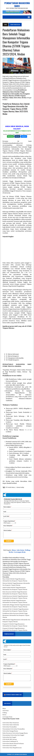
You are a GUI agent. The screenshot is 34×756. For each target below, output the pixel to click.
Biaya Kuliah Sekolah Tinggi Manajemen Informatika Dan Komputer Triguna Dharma (15, 580)
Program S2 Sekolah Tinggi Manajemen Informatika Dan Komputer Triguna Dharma (15, 629)
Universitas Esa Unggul (9, 737)
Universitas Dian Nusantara (11, 723)
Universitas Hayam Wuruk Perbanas (13, 743)
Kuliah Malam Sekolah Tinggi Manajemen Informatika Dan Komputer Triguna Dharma (15, 601)
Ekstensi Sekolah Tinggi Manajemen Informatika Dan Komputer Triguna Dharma (16, 584)
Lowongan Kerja (20, 552)
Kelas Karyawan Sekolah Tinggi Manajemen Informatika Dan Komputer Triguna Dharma (15, 593)
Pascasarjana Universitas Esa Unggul (13, 735)
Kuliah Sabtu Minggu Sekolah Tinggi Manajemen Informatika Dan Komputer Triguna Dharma (16, 606)
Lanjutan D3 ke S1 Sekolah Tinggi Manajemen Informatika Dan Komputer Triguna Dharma (15, 610)
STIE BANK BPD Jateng (10, 739)
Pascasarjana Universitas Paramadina (14, 729)
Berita (11, 552)
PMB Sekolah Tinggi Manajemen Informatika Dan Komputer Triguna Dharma (16, 620)
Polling (27, 550)
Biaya (14, 550)
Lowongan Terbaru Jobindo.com (13, 694)
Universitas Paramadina (10, 727)
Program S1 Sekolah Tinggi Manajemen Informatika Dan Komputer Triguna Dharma (15, 625)
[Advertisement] (17, 250)
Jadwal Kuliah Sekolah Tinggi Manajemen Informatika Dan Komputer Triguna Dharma (15, 588)
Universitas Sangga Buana (10, 731)
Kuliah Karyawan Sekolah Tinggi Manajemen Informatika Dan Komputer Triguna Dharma (15, 597)
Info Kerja (20, 550)
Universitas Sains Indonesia (11, 725)
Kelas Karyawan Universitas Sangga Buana (15, 733)
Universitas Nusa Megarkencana (12, 748)
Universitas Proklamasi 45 (10, 741)
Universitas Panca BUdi (9, 745)
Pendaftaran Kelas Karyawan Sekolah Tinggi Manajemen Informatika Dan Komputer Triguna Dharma (16, 615)
